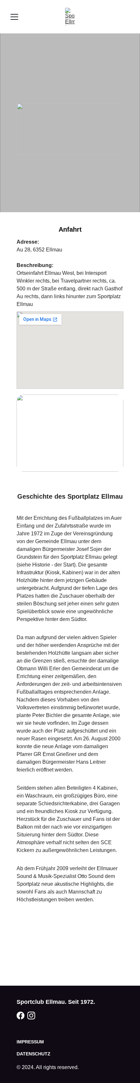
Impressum (30, 1041)
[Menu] (14, 17)
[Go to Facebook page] (20, 1015)
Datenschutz (33, 1053)
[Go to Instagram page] (31, 1015)
